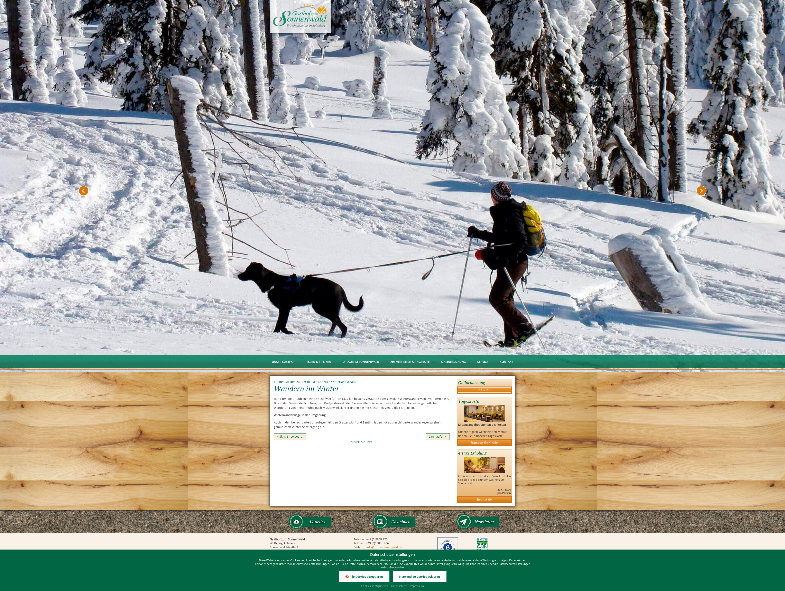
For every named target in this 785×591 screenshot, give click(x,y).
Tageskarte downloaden (484, 442)
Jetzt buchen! (484, 390)
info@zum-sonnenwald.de (384, 547)
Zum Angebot (485, 499)
